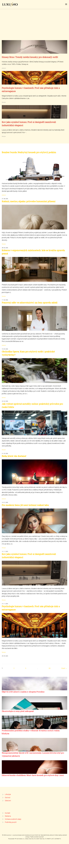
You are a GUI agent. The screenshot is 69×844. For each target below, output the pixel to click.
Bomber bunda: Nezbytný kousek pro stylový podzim (29, 152)
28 (49, 668)
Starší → (64, 668)
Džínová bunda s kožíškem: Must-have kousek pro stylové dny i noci (33, 775)
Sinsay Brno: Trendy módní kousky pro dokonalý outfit (30, 57)
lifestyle (4, 102)
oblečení (4, 68)
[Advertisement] (34, 26)
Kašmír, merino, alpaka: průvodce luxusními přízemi (28, 201)
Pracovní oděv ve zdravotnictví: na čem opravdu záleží (29, 302)
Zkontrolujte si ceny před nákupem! (18, 711)
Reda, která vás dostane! (14, 456)
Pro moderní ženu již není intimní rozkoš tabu (25, 505)
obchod (3, 397)
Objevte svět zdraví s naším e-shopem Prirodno (23, 691)
